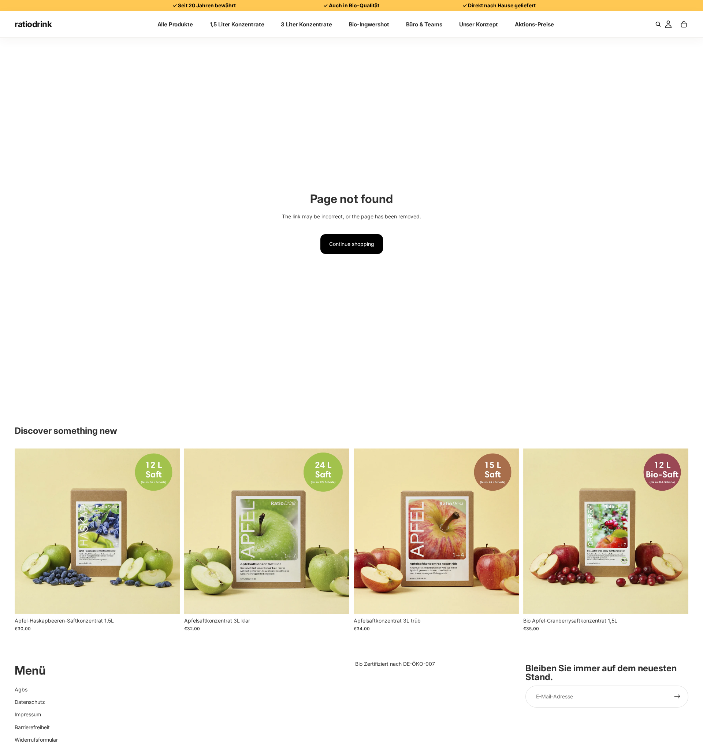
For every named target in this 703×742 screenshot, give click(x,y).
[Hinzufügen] (168, 602)
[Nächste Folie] (169, 531)
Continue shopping (351, 244)
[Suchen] (658, 24)
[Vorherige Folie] (26, 531)
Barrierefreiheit (32, 727)
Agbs (21, 689)
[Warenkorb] (683, 24)
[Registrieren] (677, 697)
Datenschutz (30, 702)
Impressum (28, 715)
